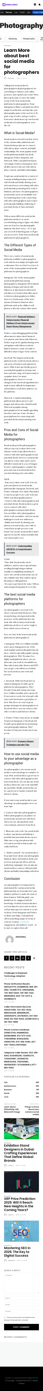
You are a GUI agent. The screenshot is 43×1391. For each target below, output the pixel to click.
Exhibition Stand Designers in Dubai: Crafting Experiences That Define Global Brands (20, 1153)
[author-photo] (5, 1165)
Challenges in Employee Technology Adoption (15, 974)
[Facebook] (6, 958)
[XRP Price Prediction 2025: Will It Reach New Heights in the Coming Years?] (21, 1181)
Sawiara (11, 1260)
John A (11, 1165)
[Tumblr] (28, 958)
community (24, 922)
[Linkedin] (17, 958)
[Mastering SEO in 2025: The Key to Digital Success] (21, 1231)
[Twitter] (12, 958)
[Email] (23, 958)
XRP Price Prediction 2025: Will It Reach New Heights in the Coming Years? (19, 1204)
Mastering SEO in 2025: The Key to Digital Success (17, 1252)
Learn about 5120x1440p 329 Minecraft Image (12, 1109)
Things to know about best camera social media (31, 1111)
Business (7, 45)
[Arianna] (5, 78)
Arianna (11, 78)
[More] (34, 958)
